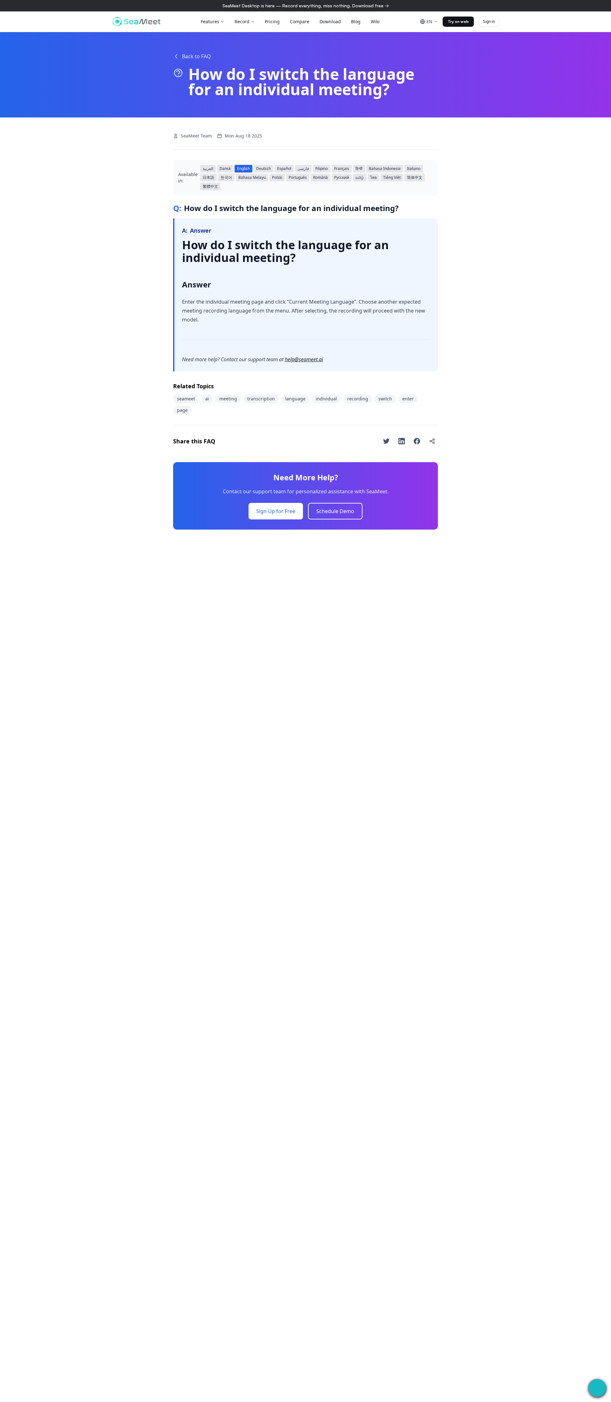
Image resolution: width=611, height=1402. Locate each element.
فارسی (303, 168)
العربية (208, 168)
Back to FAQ (196, 56)
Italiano (413, 168)
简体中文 (414, 177)
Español (284, 168)
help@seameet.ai (304, 359)
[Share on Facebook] (417, 441)
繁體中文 (210, 186)
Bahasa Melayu (252, 177)
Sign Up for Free (275, 511)
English (243, 168)
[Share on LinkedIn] (401, 441)
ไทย (373, 177)
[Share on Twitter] (386, 441)
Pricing (272, 21)
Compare (299, 21)
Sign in (489, 21)
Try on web (458, 21)
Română (320, 177)
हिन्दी (358, 168)
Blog (356, 21)
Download (330, 21)
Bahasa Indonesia (385, 168)
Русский (341, 177)
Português (298, 177)
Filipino (321, 168)
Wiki (375, 21)
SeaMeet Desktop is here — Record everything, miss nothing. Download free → (305, 5)
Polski (277, 177)
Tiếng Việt (392, 177)
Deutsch (263, 168)
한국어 (226, 177)
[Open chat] (597, 1388)
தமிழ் (359, 177)
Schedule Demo (335, 511)
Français (341, 168)
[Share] (432, 441)
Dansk (225, 168)
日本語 (208, 177)
